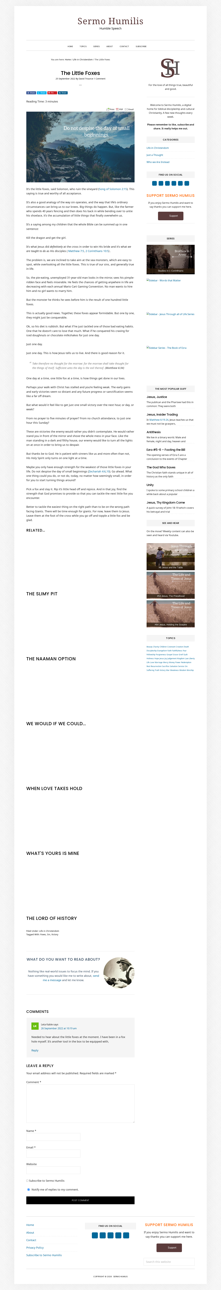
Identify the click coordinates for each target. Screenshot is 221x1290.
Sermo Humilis (111, 21)
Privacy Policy (35, 1247)
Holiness (150, 658)
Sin (48, 934)
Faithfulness (177, 650)
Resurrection (156, 666)
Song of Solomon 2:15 (113, 189)
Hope (156, 658)
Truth (157, 670)
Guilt (185, 654)
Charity (156, 646)
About (30, 1232)
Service (181, 666)
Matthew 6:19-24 (158, 419)
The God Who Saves (161, 467)
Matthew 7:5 (76, 251)
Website (31, 1164)
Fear (185, 650)
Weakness (174, 670)
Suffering (150, 670)
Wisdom (182, 670)
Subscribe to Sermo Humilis (46, 1180)
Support (173, 216)
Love (152, 662)
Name (31, 1131)
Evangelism (162, 650)
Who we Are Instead (158, 162)
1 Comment (99, 78)
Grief (181, 654)
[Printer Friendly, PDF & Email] (120, 109)
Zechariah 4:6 (97, 471)
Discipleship (152, 650)
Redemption (186, 662)
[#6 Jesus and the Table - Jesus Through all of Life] (171, 556)
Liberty (192, 658)
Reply (34, 1050)
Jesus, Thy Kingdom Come (166, 502)
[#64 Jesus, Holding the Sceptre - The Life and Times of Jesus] (171, 613)
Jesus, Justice (157, 397)
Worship (190, 670)
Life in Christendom (49, 931)
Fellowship (151, 654)
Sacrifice (165, 666)
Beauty (149, 646)
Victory (54, 934)
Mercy (165, 662)
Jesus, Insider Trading (162, 414)
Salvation (174, 666)
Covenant (171, 646)
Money (172, 662)
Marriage (159, 662)
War (168, 670)
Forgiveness (161, 654)
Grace (175, 654)
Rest (148, 666)
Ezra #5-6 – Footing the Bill (166, 450)
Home (30, 1225)
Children (163, 646)
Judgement (171, 658)
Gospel (169, 654)
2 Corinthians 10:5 (97, 251)
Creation (179, 646)
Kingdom (180, 658)
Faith (169, 650)
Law (186, 658)
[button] (153, 43)
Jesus (162, 658)
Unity (150, 485)
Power (178, 662)
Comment (33, 1082)
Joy (165, 658)
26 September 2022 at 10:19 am (59, 1028)
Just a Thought (155, 155)
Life (148, 662)
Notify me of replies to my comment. (55, 1189)
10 (107, 471)
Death (186, 646)
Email (31, 1147)
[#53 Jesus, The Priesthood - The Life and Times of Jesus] (171, 585)
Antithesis (154, 432)
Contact (31, 1240)
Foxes (43, 934)
